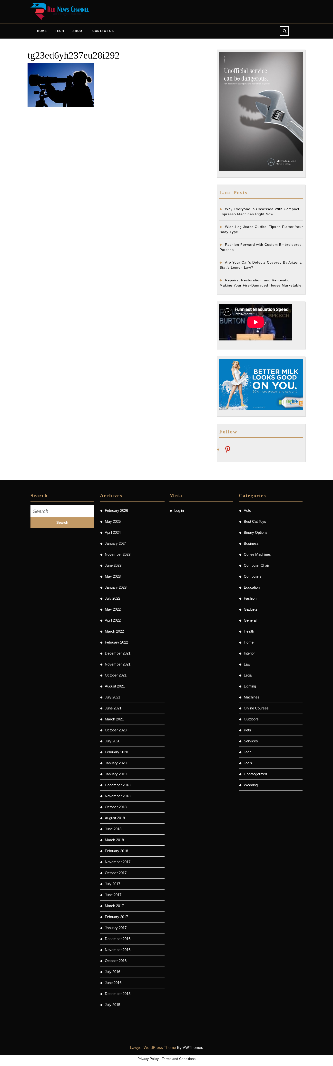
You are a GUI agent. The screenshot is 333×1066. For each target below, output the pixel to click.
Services (251, 741)
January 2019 (116, 774)
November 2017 (117, 862)
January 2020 (116, 763)
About (78, 31)
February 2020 (116, 752)
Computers (253, 576)
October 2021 (116, 675)
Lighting (250, 686)
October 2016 (116, 961)
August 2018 (115, 818)
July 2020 (112, 741)
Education (252, 587)
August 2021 (115, 686)
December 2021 (117, 653)
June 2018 (113, 829)
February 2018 (116, 851)
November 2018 (117, 796)
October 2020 (116, 730)
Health (249, 631)
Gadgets (250, 609)
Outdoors (251, 719)
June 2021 (113, 708)
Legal (248, 675)
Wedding (251, 785)
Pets (247, 730)
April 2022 (113, 620)
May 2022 (113, 609)
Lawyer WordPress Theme (153, 1048)
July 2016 (112, 972)
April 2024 (113, 532)
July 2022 (112, 598)
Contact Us (103, 31)
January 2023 (116, 587)
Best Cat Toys (255, 521)
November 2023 (117, 554)
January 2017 (116, 928)
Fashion (250, 598)
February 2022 (116, 642)
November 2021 (117, 664)
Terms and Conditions (179, 1059)
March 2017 (114, 906)
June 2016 (113, 983)
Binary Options (255, 532)
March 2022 (114, 631)
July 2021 (112, 697)
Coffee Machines (257, 554)
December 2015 (117, 994)
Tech (59, 31)
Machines (251, 697)
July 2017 (112, 884)
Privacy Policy (148, 1059)
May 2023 (113, 576)
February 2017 (116, 917)
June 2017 (113, 895)
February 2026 (116, 510)
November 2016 (117, 950)
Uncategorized (255, 774)
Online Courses (256, 708)
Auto (247, 510)
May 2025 (113, 521)
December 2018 (117, 785)
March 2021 (114, 719)
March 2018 (114, 840)
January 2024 (116, 543)
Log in (179, 510)
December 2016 (117, 939)
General (250, 620)
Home (42, 31)
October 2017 (116, 873)
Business (251, 543)
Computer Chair (256, 565)
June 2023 (113, 565)
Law (247, 664)
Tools (248, 763)
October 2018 (116, 807)
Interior (249, 653)
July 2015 (112, 1005)
